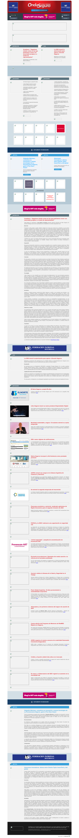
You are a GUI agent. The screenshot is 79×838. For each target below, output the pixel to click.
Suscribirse (66, 18)
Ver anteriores (13, 18)
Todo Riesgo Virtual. (55, 339)
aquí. (37, 392)
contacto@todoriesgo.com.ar (45, 830)
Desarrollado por (63, 836)
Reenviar (65, 15)
